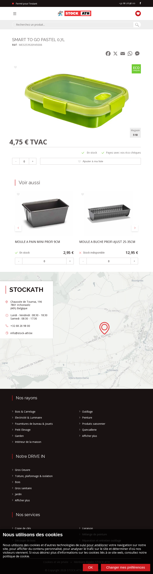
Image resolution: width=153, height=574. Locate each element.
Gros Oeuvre (22, 470)
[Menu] (15, 13)
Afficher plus (89, 436)
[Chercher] (137, 24)
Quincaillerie (89, 429)
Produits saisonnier (93, 423)
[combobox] (72, 24)
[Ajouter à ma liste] (15, 67)
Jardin (18, 494)
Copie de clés (23, 528)
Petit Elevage (23, 429)
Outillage (87, 411)
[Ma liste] (137, 13)
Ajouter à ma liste (93, 161)
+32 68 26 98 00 (127, 3)
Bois (17, 482)
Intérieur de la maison (28, 442)
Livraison (87, 528)
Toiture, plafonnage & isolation (34, 476)
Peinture (87, 417)
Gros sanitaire (23, 488)
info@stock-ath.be (21, 333)
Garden (19, 436)
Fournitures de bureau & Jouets (34, 423)
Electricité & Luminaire (28, 417)
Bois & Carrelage (25, 411)
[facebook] (140, 3)
